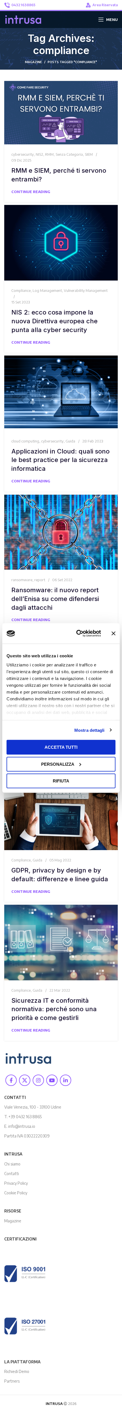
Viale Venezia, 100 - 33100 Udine (32, 1107)
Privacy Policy (16, 1183)
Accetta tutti (61, 747)
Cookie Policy (15, 1192)
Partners (12, 1381)
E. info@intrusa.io (19, 1126)
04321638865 (23, 5)
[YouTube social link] (52, 1080)
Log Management (47, 290)
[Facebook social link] (11, 1080)
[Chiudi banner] (113, 633)
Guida (70, 441)
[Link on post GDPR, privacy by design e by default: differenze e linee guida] (61, 811)
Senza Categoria (69, 154)
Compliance (21, 290)
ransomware (21, 579)
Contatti (11, 1173)
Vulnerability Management (86, 290)
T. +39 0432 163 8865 (23, 1116)
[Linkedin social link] (65, 1080)
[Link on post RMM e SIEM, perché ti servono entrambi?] (61, 113)
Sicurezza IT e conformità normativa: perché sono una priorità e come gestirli (54, 1009)
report (39, 579)
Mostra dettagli (89, 730)
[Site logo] (23, 19)
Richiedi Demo (16, 1371)
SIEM (89, 154)
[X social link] (24, 1080)
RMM (49, 154)
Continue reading (30, 191)
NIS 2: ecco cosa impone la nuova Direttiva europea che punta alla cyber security (54, 321)
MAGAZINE (33, 62)
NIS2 (39, 154)
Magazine (12, 1220)
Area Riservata (105, 5)
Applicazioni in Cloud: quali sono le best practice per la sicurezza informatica (60, 460)
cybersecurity (22, 154)
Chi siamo (12, 1164)
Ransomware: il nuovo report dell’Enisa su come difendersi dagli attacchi (55, 598)
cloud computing (25, 441)
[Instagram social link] (38, 1080)
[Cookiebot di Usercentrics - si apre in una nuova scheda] (76, 633)
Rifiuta (61, 780)
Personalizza (57, 764)
